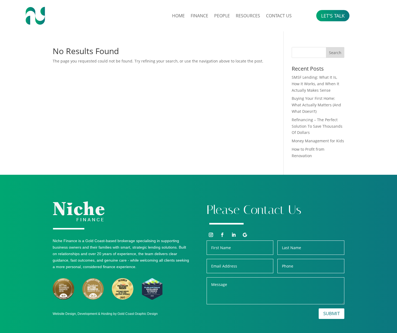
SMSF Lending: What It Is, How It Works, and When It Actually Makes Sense (315, 84)
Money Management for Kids (318, 140)
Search (335, 52)
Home (178, 16)
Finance (199, 16)
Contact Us (279, 16)
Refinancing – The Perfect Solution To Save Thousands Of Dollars (317, 126)
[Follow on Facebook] (222, 234)
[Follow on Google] (245, 234)
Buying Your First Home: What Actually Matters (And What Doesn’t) (316, 105)
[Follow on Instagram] (211, 234)
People (222, 16)
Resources (248, 16)
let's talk (333, 15)
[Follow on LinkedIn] (233, 234)
